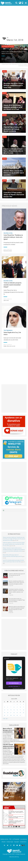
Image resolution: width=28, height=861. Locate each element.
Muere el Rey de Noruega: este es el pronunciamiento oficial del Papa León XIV (8, 732)
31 (20, 715)
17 (20, 709)
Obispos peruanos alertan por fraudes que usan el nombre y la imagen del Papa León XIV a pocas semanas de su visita (14, 539)
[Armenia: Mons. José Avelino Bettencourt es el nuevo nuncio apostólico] (14, 167)
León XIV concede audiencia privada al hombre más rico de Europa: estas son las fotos (8, 748)
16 (17, 709)
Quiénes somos (4, 839)
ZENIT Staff (4, 59)
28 (10, 715)
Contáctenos (23, 841)
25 (23, 712)
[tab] (8, 807)
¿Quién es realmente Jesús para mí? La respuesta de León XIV (17, 574)
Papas (4, 71)
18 (23, 709)
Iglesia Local (8, 233)
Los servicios (23, 839)
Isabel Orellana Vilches (9, 346)
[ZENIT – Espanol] (8, 3)
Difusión (4, 841)
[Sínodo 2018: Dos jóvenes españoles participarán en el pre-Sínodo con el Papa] (14, 101)
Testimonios (8, 330)
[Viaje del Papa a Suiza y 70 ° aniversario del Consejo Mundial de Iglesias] (14, 123)
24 (20, 712)
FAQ (10, 839)
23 (17, 712)
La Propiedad (15, 839)
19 (4, 712)
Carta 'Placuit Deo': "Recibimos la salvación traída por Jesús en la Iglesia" (13, 237)
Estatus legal (10, 841)
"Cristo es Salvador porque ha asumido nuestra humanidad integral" (12, 285)
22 (14, 712)
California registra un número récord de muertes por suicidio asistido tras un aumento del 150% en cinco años (14, 544)
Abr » (7, 718)
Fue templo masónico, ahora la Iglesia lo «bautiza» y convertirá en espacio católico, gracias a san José (16, 591)
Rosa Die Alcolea (8, 250)
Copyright (16, 841)
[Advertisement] (14, 21)
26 (4, 715)
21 (10, 712)
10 (20, 707)
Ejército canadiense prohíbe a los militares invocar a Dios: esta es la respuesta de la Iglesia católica (16, 582)
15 (14, 709)
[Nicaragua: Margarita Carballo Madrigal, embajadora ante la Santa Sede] (14, 79)
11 (23, 707)
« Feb (4, 718)
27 (7, 715)
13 (7, 709)
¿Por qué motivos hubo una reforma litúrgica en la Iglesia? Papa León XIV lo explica (17, 600)
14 (10, 709)
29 (14, 715)
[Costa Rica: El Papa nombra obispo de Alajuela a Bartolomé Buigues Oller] (14, 188)
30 (17, 715)
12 (4, 709)
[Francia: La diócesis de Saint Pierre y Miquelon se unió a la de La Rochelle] (14, 145)
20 (7, 712)
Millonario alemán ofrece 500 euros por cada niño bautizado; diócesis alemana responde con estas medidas (17, 609)
